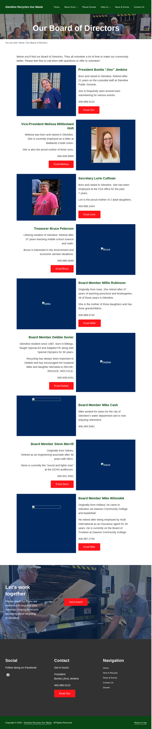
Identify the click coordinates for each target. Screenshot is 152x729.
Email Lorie (89, 214)
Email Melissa (61, 164)
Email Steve (62, 484)
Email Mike (89, 547)
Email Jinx (88, 110)
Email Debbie (61, 386)
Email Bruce (62, 268)
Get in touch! (76, 602)
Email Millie (89, 323)
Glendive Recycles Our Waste (24, 6)
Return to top (140, 722)
